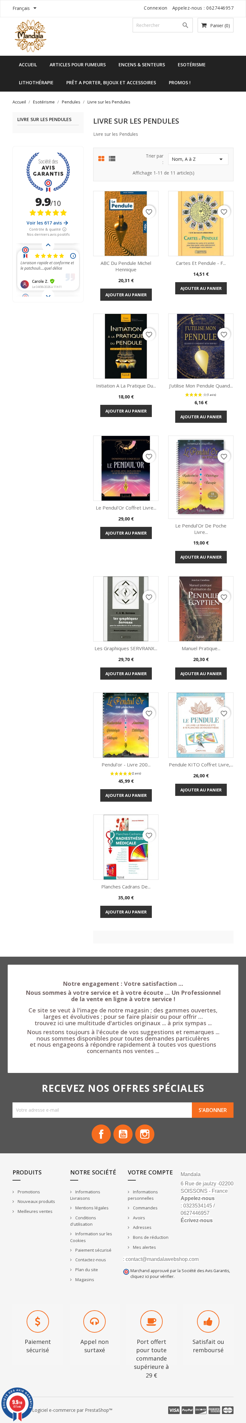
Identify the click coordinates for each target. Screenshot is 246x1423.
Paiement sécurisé (92, 1250)
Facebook (101, 1134)
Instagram (144, 1134)
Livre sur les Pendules (44, 119)
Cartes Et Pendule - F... (201, 263)
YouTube (123, 1134)
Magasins (84, 1279)
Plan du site (86, 1269)
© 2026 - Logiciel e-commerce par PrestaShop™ (62, 1410)
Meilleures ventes (35, 1211)
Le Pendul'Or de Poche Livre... (200, 528)
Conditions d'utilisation (83, 1221)
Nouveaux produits (36, 1201)
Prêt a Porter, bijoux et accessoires (111, 82)
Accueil (28, 64)
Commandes (145, 1208)
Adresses (142, 1227)
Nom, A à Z (198, 159)
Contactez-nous (90, 1260)
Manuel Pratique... (201, 648)
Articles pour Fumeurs (78, 64)
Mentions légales (91, 1208)
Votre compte (150, 1172)
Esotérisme (192, 64)
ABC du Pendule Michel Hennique (126, 266)
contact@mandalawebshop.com (162, 1259)
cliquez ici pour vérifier (152, 1276)
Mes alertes (144, 1247)
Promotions (28, 1192)
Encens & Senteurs (142, 64)
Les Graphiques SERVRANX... (125, 648)
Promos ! (180, 82)
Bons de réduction (150, 1237)
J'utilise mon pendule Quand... (201, 385)
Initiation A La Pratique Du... (126, 385)
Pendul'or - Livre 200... (126, 764)
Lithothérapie (36, 82)
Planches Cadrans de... (126, 886)
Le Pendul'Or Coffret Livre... (126, 507)
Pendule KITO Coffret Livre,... (201, 764)
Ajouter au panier (126, 295)
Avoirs (138, 1218)
